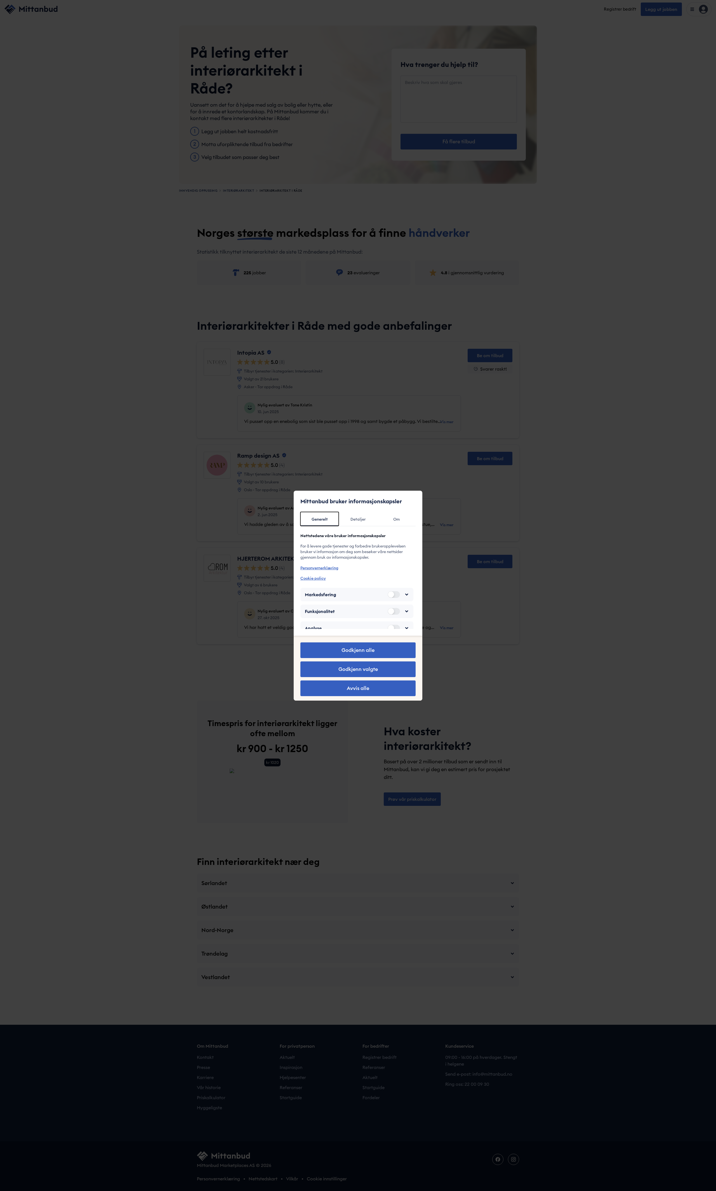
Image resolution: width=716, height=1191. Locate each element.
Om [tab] (396, 519)
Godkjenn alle (358, 650)
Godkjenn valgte (358, 669)
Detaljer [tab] (358, 519)
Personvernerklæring (319, 567)
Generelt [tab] (320, 519)
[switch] (394, 594)
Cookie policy (313, 578)
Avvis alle (358, 688)
